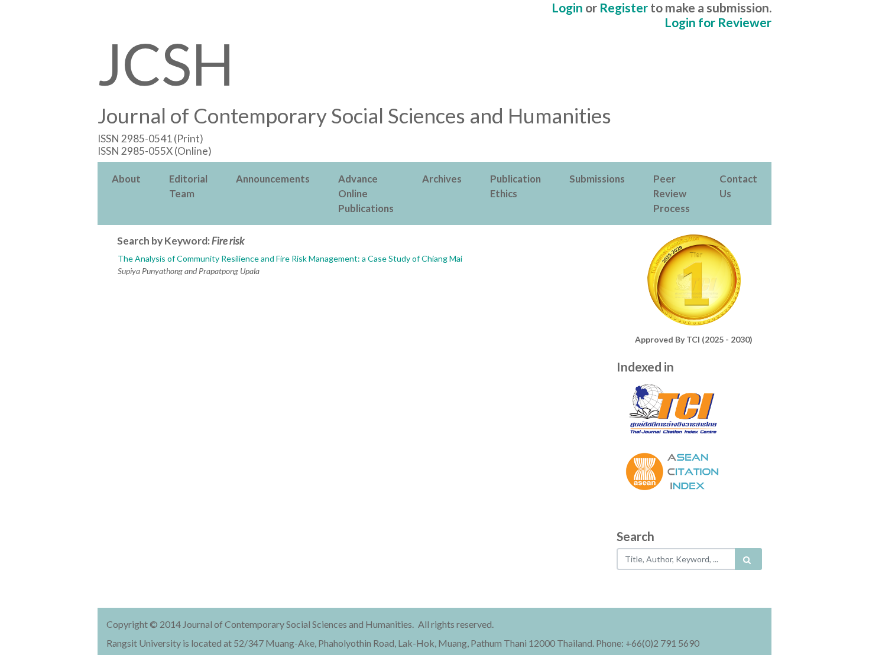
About (126, 178)
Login (567, 7)
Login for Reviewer (717, 22)
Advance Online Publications (366, 193)
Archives (442, 178)
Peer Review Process (671, 193)
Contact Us (738, 186)
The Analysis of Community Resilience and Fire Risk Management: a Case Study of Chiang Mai (290, 258)
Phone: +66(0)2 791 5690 (647, 643)
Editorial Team (188, 186)
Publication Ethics (515, 186)
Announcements (273, 178)
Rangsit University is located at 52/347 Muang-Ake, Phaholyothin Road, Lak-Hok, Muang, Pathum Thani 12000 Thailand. (350, 643)
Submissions (597, 178)
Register (623, 7)
